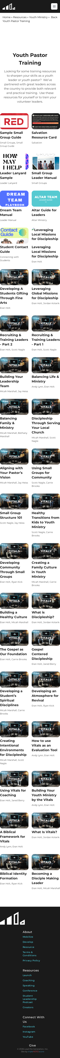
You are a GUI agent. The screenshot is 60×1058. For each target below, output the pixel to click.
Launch (27, 975)
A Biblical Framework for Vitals (12, 836)
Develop (28, 941)
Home (7, 17)
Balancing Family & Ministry (8, 423)
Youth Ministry (38, 17)
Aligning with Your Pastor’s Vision (11, 472)
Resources (20, 17)
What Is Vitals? (44, 832)
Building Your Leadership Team (11, 381)
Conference (30, 990)
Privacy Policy (31, 960)
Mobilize (28, 936)
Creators (28, 1007)
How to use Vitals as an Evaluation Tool (44, 745)
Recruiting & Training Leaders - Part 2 (14, 339)
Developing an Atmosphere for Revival (45, 695)
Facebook (29, 1026)
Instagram (29, 1031)
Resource (28, 947)
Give (32, 1045)
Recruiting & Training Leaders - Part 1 (46, 339)
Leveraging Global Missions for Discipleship (45, 293)
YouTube (28, 1036)
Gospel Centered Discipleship (42, 654)
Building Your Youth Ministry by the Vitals (44, 795)
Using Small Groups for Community (42, 472)
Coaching (29, 980)
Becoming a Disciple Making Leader (45, 878)
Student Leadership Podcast (30, 999)
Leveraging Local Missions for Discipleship (45, 251)
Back (54, 17)
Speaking (29, 985)
